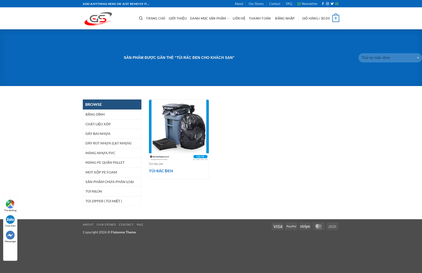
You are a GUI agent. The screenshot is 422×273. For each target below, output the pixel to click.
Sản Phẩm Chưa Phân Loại (109, 182)
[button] (307, 3)
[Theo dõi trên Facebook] (322, 4)
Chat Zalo (10, 225)
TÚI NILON (93, 191)
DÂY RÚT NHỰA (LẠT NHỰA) (108, 143)
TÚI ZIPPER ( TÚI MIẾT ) (103, 201)
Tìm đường (10, 210)
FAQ (289, 4)
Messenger (10, 241)
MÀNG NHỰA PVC (100, 153)
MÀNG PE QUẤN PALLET (105, 162)
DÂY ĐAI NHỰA (97, 133)
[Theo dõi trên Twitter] (332, 4)
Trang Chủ (155, 18)
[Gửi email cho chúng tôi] (336, 4)
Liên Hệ (239, 18)
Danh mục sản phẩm (208, 18)
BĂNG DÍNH (95, 114)
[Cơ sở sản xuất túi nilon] (107, 18)
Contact (274, 4)
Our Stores (256, 4)
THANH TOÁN (260, 18)
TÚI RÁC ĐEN (161, 170)
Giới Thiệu (178, 18)
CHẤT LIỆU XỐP (98, 124)
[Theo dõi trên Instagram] (327, 4)
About (239, 4)
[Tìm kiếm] (141, 18)
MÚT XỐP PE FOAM (101, 172)
